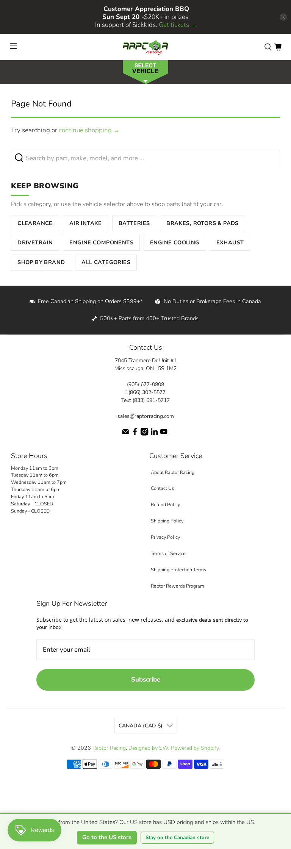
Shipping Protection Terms (178, 569)
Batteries (134, 223)
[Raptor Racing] (145, 47)
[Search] (268, 47)
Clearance (35, 223)
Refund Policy (165, 504)
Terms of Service (168, 553)
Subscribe (145, 679)
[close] (283, 17)
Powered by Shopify (195, 748)
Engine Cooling (175, 242)
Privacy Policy (165, 537)
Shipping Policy (167, 521)
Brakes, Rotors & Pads (202, 223)
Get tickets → (178, 24)
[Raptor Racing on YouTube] (163, 434)
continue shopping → (89, 130)
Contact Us (162, 488)
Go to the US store (106, 837)
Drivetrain (35, 242)
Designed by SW (148, 748)
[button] (145, 71)
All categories (105, 262)
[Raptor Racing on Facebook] (135, 434)
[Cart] (278, 47)
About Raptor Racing (172, 472)
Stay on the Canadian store (177, 837)
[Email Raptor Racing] (125, 434)
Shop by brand (41, 262)
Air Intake (85, 223)
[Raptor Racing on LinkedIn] (154, 434)
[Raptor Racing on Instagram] (144, 434)
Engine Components (101, 242)
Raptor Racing (109, 748)
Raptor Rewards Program (177, 586)
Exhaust (230, 242)
